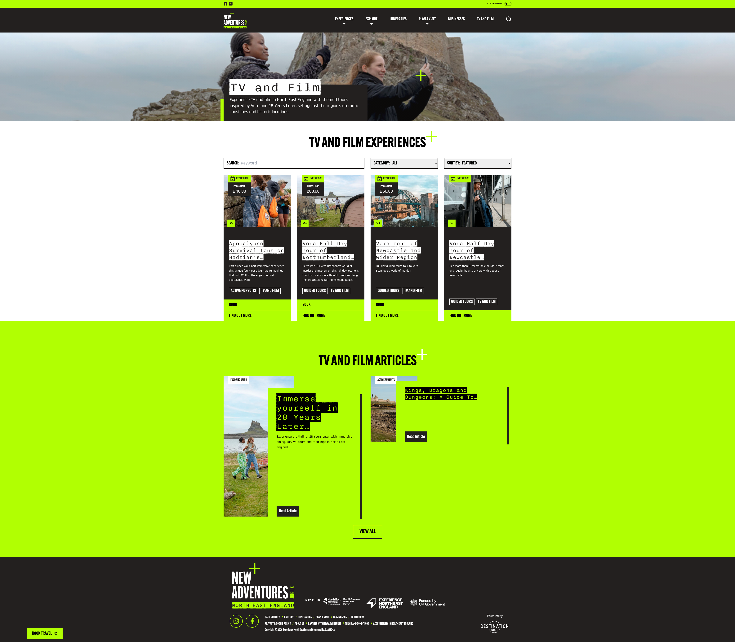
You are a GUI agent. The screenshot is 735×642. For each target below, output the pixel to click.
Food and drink (344, 33)
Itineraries (398, 19)
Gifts (338, 76)
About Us (299, 623)
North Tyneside (370, 65)
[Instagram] (236, 621)
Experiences (344, 19)
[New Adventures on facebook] (225, 4)
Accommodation (387, 44)
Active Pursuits (344, 54)
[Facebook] (252, 621)
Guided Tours (342, 65)
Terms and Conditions (357, 623)
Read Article (288, 511)
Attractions (342, 44)
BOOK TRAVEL (42, 633)
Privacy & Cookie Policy (278, 623)
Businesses (456, 19)
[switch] (508, 4)
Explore (371, 19)
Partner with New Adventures (324, 623)
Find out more (240, 315)
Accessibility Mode (494, 4)
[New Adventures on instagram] (231, 4)
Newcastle (367, 33)
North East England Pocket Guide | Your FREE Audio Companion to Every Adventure (427, 54)
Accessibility (385, 33)
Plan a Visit (427, 19)
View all (367, 532)
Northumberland (371, 44)
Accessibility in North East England (393, 623)
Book (233, 305)
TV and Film (341, 86)
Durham (365, 54)
